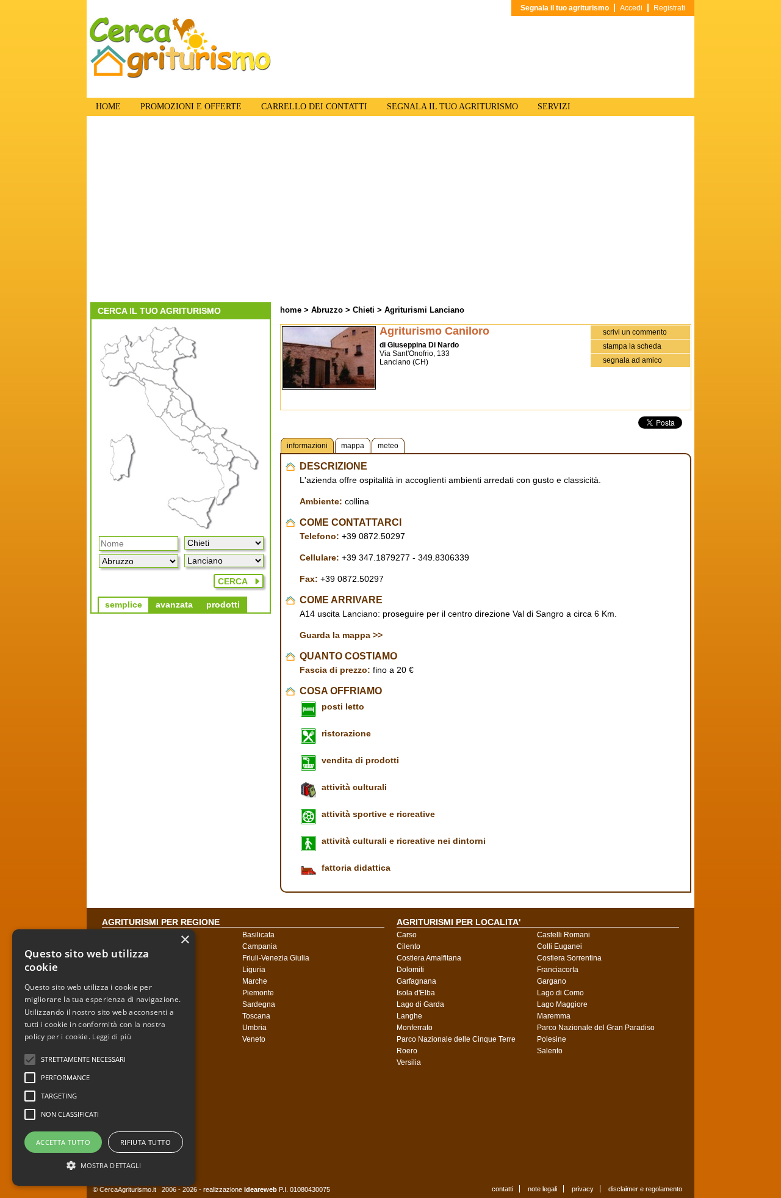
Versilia (409, 1062)
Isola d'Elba (416, 993)
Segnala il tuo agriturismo (564, 8)
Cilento (408, 946)
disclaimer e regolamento (645, 1189)
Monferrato (415, 1027)
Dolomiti (410, 969)
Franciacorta (557, 969)
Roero (407, 1051)
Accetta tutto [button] (63, 1142)
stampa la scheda (632, 346)
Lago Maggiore (562, 1004)
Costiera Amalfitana (429, 958)
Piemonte (258, 993)
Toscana (256, 1016)
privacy (583, 1189)
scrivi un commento (635, 332)
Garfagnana (416, 981)
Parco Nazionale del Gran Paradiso (596, 1027)
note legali (542, 1189)
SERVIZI (554, 106)
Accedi (631, 8)
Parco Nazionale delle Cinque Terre (456, 1039)
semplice (123, 604)
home (290, 309)
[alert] (103, 1057)
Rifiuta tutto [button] (145, 1142)
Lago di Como (560, 993)
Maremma (553, 1016)
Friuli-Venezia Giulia (275, 958)
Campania (259, 946)
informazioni (307, 445)
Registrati (669, 8)
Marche (254, 981)
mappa (352, 445)
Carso (407, 935)
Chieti (364, 309)
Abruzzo (327, 309)
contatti (502, 1189)
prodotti (223, 604)
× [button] (184, 940)
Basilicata (258, 935)
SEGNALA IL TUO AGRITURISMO (452, 106)
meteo (388, 445)
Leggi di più (111, 1036)
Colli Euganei (559, 946)
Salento (550, 1051)
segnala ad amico (632, 360)
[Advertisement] (390, 210)
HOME (108, 106)
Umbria (254, 1027)
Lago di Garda (420, 1004)
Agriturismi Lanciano (424, 309)
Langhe (409, 1016)
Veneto (253, 1039)
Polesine (551, 1039)
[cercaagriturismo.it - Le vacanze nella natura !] (180, 75)
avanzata (174, 604)
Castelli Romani (563, 935)
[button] (83, 1059)
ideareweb (260, 1189)
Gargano (551, 981)
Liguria (253, 969)
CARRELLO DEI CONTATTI (314, 106)
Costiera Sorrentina (569, 958)
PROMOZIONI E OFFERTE (191, 106)
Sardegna (258, 1004)
